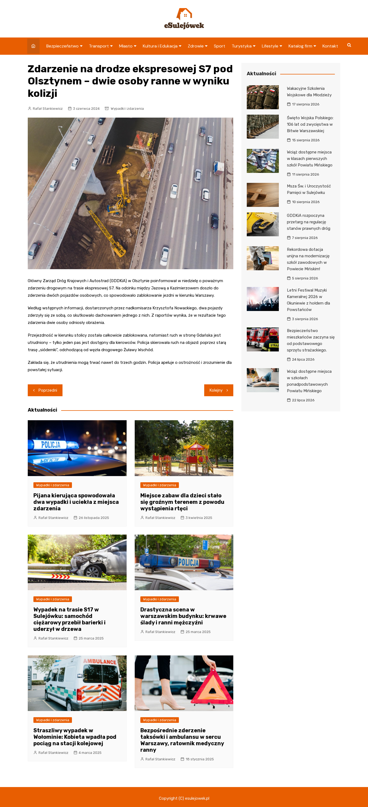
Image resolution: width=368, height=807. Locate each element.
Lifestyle (270, 46)
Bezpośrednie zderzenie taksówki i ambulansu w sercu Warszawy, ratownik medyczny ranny (182, 740)
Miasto (126, 46)
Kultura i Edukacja (160, 46)
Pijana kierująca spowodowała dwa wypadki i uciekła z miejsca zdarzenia (76, 502)
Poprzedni (48, 390)
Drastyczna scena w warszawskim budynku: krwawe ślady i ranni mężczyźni (183, 616)
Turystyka (242, 46)
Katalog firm (300, 46)
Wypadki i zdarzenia (127, 109)
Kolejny (216, 390)
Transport (99, 46)
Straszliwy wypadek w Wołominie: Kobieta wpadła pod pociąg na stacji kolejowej (74, 737)
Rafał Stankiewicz (48, 109)
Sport (219, 46)
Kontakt (330, 46)
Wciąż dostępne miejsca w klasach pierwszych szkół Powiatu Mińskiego (309, 158)
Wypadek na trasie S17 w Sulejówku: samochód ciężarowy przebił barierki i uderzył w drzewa (69, 619)
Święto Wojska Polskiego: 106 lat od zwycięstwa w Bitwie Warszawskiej (310, 124)
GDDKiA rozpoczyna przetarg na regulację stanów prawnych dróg (308, 222)
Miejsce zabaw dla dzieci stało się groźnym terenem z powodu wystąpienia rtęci (182, 502)
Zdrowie (196, 46)
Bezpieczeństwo (62, 46)
